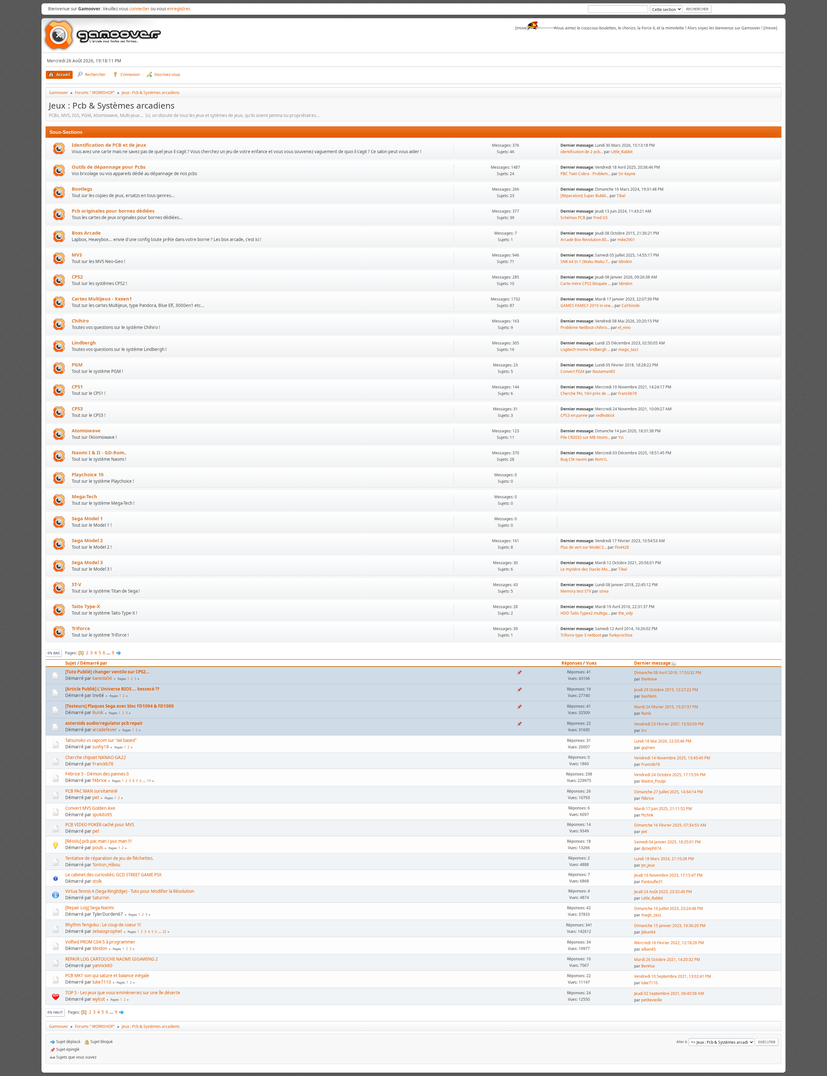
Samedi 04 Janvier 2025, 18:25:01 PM (667, 842)
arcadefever (104, 730)
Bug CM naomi (574, 459)
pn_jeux (648, 865)
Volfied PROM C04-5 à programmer (100, 942)
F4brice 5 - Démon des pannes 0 (97, 774)
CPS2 (77, 276)
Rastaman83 (603, 371)
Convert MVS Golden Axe (90, 808)
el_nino (624, 327)
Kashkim (648, 696)
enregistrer (178, 9)
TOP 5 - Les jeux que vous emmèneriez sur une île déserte (122, 993)
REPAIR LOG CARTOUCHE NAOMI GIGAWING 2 (111, 959)
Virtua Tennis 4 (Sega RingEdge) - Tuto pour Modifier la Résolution (129, 891)
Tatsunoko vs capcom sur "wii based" (101, 740)
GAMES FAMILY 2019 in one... (586, 305)
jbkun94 (648, 932)
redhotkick (605, 415)
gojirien (648, 747)
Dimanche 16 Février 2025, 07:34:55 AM (670, 825)
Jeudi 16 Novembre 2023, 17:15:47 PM (668, 875)
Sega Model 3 (87, 562)
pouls (97, 847)
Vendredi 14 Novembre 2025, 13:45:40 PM (672, 758)
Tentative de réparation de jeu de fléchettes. (109, 858)
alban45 (648, 949)
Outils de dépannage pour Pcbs (108, 167)
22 (164, 931)
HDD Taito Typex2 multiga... (585, 613)
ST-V (76, 584)
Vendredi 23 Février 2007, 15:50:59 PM (669, 724)
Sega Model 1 (87, 518)
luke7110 (101, 982)
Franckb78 (627, 393)
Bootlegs (82, 188)
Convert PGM (572, 371)
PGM (77, 364)
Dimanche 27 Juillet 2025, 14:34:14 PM (668, 792)
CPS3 (77, 408)
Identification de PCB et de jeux (109, 145)
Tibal (621, 195)
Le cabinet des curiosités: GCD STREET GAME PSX (113, 875)
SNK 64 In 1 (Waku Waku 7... (585, 261)
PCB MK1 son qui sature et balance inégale (107, 975)
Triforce (81, 628)
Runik (97, 712)
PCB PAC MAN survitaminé (91, 791)
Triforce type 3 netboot (580, 635)
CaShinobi (631, 305)
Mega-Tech (84, 496)
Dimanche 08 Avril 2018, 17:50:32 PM (667, 672)
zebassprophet (107, 931)
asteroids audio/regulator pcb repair (104, 723)
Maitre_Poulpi (653, 781)
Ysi (620, 437)
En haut (55, 1012)
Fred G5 (600, 217)
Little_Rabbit (622, 151)
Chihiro (80, 320)
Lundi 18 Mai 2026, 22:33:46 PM (662, 741)
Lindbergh (84, 342)
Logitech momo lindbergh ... (585, 349)
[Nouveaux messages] (59, 148)
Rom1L (601, 459)
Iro (643, 730)
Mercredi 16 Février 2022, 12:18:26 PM (669, 942)
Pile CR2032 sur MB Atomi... (585, 437)
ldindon (625, 261)
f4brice (99, 780)
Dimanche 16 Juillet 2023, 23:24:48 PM (668, 908)
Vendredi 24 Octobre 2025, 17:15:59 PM (670, 774)
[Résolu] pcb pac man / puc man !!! (98, 841)
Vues (591, 663)
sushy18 (100, 747)
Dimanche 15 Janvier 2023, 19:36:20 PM (670, 925)
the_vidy (625, 613)
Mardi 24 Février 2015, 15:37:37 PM (666, 707)
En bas (53, 652)
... (109, 653)
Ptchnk (647, 815)
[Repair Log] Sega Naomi (89, 908)
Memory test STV (575, 591)
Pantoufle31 (652, 881)
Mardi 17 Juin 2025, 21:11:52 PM (663, 808)
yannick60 (102, 965)
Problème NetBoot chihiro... (585, 327)
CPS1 (77, 386)
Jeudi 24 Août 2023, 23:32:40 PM (663, 891)
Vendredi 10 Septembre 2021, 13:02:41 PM (672, 976)
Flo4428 (622, 547)
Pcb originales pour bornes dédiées (113, 210)
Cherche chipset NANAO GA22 (95, 757)
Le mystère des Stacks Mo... (585, 569)
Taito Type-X (86, 606)
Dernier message (652, 663)
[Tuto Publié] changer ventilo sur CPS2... (107, 672)
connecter (139, 9)
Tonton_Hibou (106, 865)
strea (604, 591)
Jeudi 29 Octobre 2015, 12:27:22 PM (666, 689)
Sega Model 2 (87, 540)
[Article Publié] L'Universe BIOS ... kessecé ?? (112, 689)
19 (149, 780)
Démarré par (93, 663)
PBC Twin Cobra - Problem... (585, 173)
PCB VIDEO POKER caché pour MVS (99, 825)
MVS (77, 254)
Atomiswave (86, 430)
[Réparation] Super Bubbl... (584, 195)
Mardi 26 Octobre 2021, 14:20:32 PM (667, 959)
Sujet (70, 663)
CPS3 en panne (574, 415)
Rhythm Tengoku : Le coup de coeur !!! (103, 925)
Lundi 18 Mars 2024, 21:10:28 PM (664, 858)
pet (95, 797)
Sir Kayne (627, 173)
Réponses (571, 663)
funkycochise (621, 635)
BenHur (648, 966)
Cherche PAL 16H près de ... (585, 393)
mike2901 (626, 239)
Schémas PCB (572, 217)
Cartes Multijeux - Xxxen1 (102, 298)
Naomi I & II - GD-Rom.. (99, 452)
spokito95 (102, 815)
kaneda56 (102, 678)
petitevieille (651, 1000)
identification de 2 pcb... (581, 151)
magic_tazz (628, 349)
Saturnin (100, 898)
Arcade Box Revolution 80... (584, 239)
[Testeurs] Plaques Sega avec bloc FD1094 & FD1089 (119, 706)
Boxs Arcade (86, 232)
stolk (97, 881)
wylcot (98, 999)
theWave (649, 679)
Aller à (681, 1041)
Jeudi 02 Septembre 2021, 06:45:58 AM (669, 993)
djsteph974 (651, 848)
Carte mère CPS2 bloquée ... (585, 283)
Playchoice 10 (87, 474)
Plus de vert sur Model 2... (583, 547)
